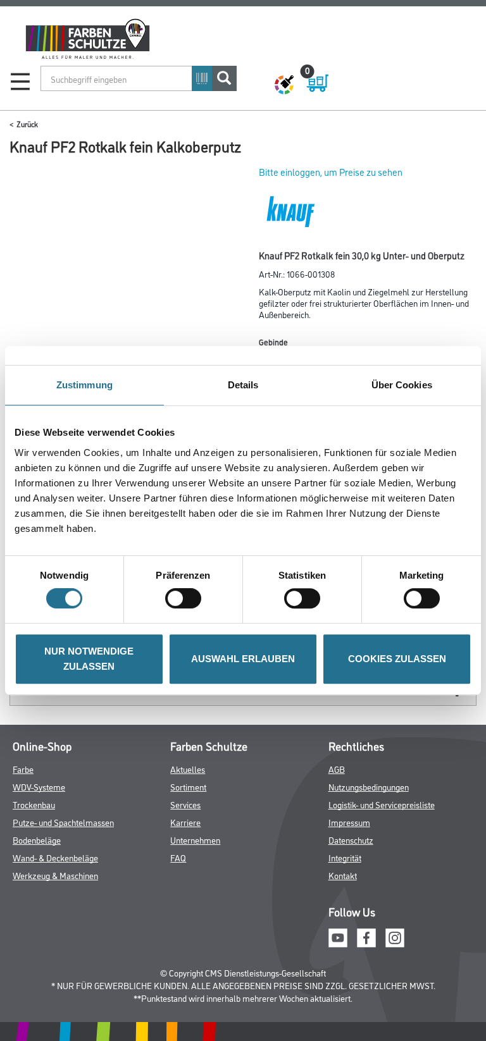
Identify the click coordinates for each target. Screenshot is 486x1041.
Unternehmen (195, 840)
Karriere (185, 822)
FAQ (178, 857)
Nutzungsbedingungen (368, 786)
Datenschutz (350, 840)
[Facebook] (366, 935)
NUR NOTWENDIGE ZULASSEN (89, 659)
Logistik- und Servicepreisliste (381, 804)
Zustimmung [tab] (84, 384)
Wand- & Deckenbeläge (55, 857)
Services (185, 804)
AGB (336, 769)
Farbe (23, 769)
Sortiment (188, 786)
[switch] (186, 598)
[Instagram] (394, 935)
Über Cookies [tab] (401, 384)
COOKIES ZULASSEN (397, 658)
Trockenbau (34, 804)
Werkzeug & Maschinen (55, 875)
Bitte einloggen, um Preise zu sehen (330, 171)
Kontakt (342, 875)
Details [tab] (243, 384)
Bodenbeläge (37, 840)
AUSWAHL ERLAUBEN (243, 658)
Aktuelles (187, 769)
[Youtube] (337, 935)
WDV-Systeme (39, 786)
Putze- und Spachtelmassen (63, 822)
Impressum (349, 822)
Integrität (344, 857)
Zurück (27, 123)
